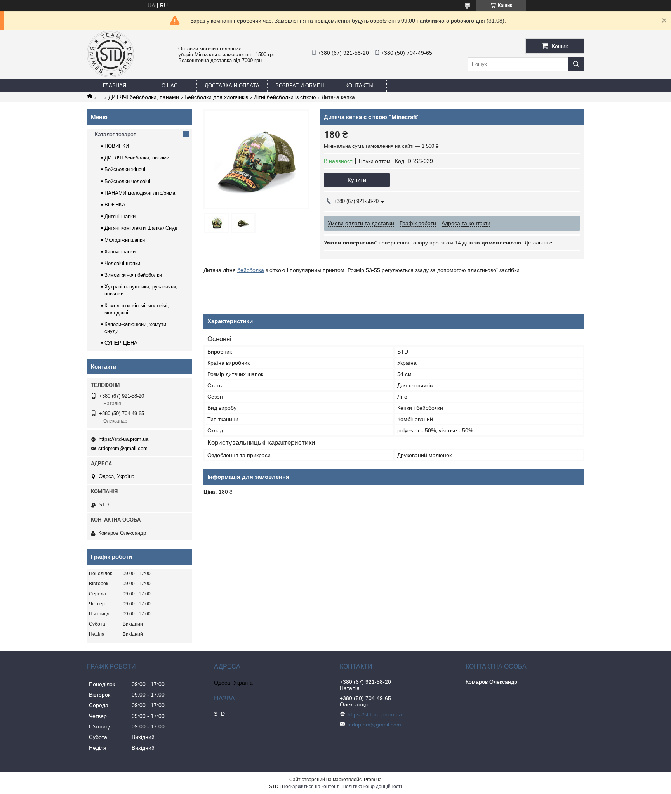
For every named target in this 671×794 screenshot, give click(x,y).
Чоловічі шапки (122, 263)
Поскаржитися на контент (310, 786)
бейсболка (250, 270)
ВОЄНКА (114, 205)
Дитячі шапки (120, 216)
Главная (114, 85)
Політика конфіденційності (372, 786)
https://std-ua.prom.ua (123, 439)
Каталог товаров (115, 134)
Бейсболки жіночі (124, 169)
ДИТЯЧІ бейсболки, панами (143, 97)
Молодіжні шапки (124, 240)
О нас (169, 85)
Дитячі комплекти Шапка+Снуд (140, 228)
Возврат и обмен (299, 85)
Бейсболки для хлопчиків (216, 97)
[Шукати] (576, 64)
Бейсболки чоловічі (127, 181)
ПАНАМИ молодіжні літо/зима (139, 193)
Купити (357, 180)
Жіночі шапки (120, 252)
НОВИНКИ (116, 146)
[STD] (110, 75)
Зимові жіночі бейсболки (133, 275)
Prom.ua (373, 779)
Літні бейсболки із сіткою (285, 97)
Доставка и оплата (232, 85)
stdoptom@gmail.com (123, 448)
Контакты (359, 85)
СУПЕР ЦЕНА (120, 343)
